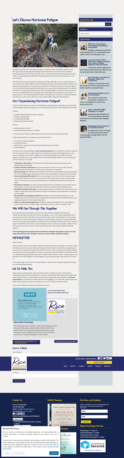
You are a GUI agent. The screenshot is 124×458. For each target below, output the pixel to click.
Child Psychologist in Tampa (89, 433)
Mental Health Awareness (60, 293)
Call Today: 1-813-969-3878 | (87, 359)
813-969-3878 (22, 405)
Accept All (54, 453)
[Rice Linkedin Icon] (107, 358)
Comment (15, 372)
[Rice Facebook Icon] (99, 358)
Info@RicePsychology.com (26, 409)
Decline (7, 453)
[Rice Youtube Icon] (110, 358)
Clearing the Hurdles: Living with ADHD (65, 341)
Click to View (28, 411)
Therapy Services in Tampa (89, 435)
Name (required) (17, 352)
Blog (49, 293)
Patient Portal (99, 362)
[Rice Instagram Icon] (16, 413)
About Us (72, 366)
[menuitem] (65, 366)
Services (90, 366)
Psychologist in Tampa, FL (89, 430)
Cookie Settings (19, 453)
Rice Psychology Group (44, 151)
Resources (98, 366)
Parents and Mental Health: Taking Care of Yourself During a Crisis (26, 342)
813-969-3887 (20, 407)
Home (65, 366)
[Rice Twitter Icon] (104, 358)
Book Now (107, 366)
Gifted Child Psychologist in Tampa (92, 437)
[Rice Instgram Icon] (101, 358)
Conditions (81, 366)
